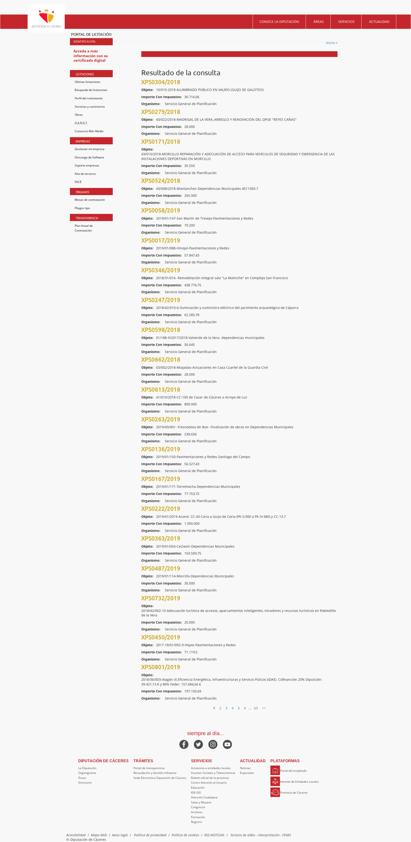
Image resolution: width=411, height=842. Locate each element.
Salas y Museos (201, 802)
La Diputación (87, 768)
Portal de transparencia (149, 768)
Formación (198, 817)
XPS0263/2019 (160, 419)
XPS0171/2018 (160, 141)
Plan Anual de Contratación (84, 228)
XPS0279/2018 (160, 111)
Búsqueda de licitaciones (91, 90)
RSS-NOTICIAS (214, 835)
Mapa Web (99, 835)
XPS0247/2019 (160, 299)
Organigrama (87, 773)
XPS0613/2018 (160, 389)
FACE (78, 182)
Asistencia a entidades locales (211, 768)
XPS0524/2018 (160, 180)
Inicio (331, 42)
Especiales (247, 773)
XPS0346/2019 (160, 270)
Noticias (245, 768)
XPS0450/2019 (160, 637)
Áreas (318, 21)
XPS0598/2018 (160, 329)
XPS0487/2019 (160, 568)
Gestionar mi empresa (89, 149)
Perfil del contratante (89, 98)
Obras (79, 115)
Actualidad (379, 21)
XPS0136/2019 (160, 448)
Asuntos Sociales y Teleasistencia (213, 773)
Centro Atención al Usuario (209, 783)
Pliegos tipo (82, 208)
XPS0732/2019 (160, 598)
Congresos (198, 807)
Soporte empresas (87, 165)
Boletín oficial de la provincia (210, 778)
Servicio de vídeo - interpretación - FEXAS (260, 835)
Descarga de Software (89, 157)
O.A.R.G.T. (81, 123)
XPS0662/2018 (160, 359)
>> (264, 708)
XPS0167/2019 (160, 478)
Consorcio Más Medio (89, 131)
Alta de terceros (85, 174)
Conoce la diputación (279, 21)
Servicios (346, 21)
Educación (198, 788)
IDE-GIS (196, 793)
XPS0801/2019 (160, 666)
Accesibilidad (76, 835)
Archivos (196, 812)
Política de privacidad (150, 835)
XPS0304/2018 (160, 81)
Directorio (85, 783)
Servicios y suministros (90, 107)
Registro (196, 822)
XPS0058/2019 (160, 210)
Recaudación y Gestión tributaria (154, 773)
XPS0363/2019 (160, 538)
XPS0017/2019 (160, 240)
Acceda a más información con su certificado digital (90, 56)
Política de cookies (185, 835)
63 (256, 708)
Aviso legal (120, 835)
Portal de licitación (91, 34)
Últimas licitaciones (87, 82)
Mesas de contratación (90, 200)
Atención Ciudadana (204, 797)
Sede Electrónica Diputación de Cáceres (159, 778)
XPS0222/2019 (160, 508)
